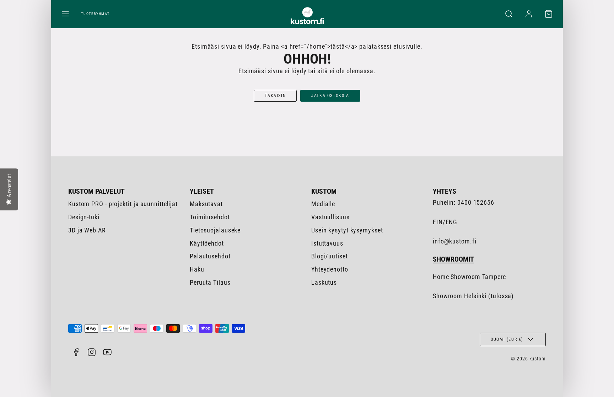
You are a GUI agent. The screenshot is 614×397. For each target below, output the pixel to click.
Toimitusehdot (210, 217)
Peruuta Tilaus (210, 282)
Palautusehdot (210, 256)
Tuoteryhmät (95, 14)
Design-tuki (83, 217)
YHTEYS (444, 191)
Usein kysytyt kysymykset (347, 230)
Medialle (323, 204)
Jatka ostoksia (330, 95)
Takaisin (275, 95)
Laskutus (324, 282)
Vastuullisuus (330, 217)
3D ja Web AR (87, 230)
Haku (197, 269)
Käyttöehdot (207, 243)
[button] (65, 13)
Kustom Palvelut (96, 191)
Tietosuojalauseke (215, 230)
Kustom (323, 191)
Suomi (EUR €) (507, 339)
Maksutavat (206, 204)
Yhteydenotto (329, 269)
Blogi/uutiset (329, 256)
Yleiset (202, 191)
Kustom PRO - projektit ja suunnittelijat (123, 204)
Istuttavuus (327, 243)
